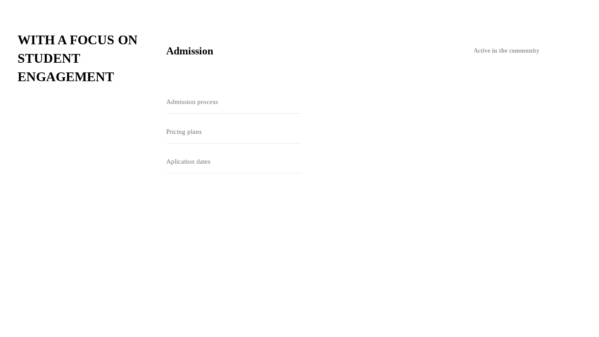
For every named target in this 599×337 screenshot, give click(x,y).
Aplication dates (188, 161)
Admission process (192, 101)
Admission (189, 51)
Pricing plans (184, 131)
